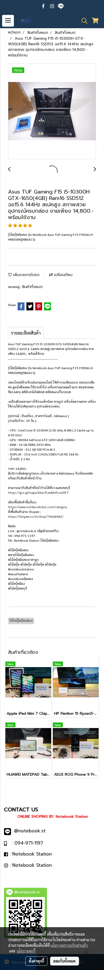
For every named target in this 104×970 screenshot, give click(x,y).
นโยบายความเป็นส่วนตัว (69, 945)
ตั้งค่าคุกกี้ (36, 961)
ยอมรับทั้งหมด (64, 961)
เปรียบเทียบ (63, 275)
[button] (82, 21)
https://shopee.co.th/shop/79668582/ (35, 516)
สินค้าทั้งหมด (32, 287)
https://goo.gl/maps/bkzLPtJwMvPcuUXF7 (38, 492)
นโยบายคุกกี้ (26, 950)
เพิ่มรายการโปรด (25, 275)
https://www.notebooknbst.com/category (37, 507)
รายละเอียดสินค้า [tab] (26, 333)
